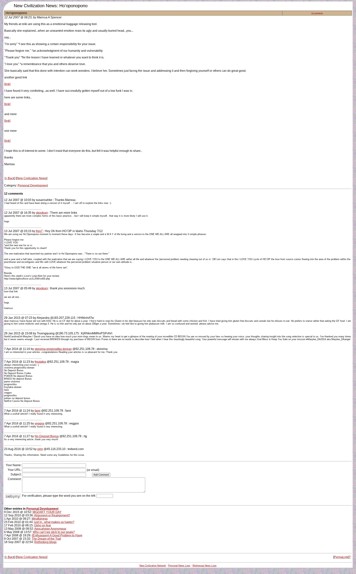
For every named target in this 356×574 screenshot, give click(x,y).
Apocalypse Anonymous (50, 528)
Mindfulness (40, 518)
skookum (42, 212)
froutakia (40, 361)
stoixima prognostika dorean (53, 348)
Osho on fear (42, 525)
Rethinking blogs (45, 542)
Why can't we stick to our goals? (54, 532)
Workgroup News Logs (204, 565)
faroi (37, 410)
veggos (39, 423)
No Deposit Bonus (47, 436)
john (40, 449)
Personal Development (33, 185)
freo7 (39, 231)
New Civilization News (32, 178)
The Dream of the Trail (46, 538)
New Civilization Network (152, 565)
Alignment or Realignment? (52, 515)
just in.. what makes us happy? (54, 522)
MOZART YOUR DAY (47, 512)
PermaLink (341, 557)
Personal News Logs (179, 565)
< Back (9, 178)
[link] (7, 84)
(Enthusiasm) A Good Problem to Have (57, 535)
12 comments (317, 13)
